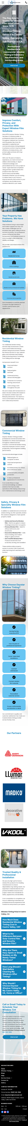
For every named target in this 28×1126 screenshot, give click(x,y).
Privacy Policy (15, 1121)
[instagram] (5, 1112)
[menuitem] (14, 1068)
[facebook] (2, 1112)
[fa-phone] (26, 3)
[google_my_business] (8, 1112)
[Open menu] (3, 2)
